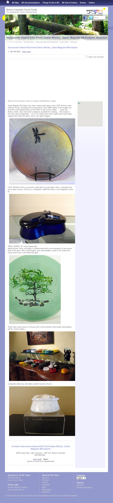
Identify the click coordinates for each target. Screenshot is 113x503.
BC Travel (18, 41)
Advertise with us (14, 478)
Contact (45, 482)
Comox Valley (64, 41)
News (44, 487)
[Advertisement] (56, 79)
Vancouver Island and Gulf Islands (47, 41)
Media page (46, 489)
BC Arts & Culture (69, 3)
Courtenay (74, 41)
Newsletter (46, 485)
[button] (90, 111)
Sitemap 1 (80, 485)
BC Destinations (29, 41)
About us (45, 478)
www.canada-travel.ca (16, 489)
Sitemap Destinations (84, 487)
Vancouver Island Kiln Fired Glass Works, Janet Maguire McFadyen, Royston (56, 37)
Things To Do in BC (51, 3)
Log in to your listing (15, 480)
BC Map (15, 3)
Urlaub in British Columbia (17, 487)
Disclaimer (46, 492)
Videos (92, 3)
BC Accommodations (31, 3)
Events (83, 3)
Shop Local (11, 8)
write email (26, 52)
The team (45, 480)
